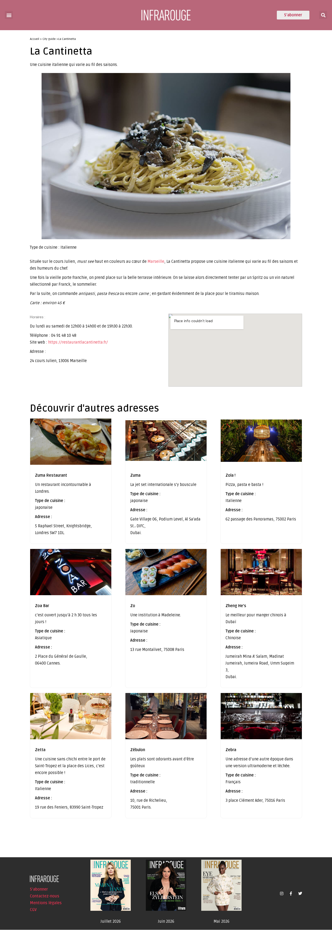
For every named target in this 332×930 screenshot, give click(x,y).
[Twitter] (300, 893)
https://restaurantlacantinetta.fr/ (78, 342)
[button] (9, 15)
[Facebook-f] (291, 893)
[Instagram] (282, 893)
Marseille (156, 261)
